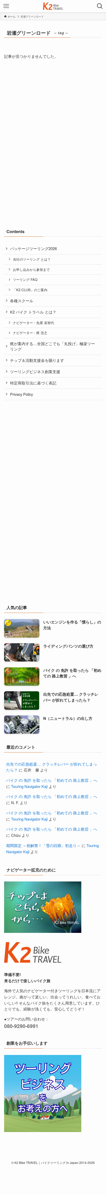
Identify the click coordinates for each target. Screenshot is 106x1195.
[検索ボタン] (100, 6)
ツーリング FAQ (25, 279)
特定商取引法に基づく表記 (33, 382)
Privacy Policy (21, 394)
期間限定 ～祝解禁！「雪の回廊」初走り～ (43, 845)
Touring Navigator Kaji (29, 786)
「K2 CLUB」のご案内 (30, 289)
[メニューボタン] (6, 6)
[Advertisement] (42, 107)
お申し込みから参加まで (31, 269)
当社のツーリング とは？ (32, 259)
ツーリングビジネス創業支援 (35, 371)
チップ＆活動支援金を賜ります (37, 360)
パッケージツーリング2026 (33, 248)
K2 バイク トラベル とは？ (33, 312)
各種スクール (21, 300)
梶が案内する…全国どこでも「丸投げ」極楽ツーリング (52, 346)
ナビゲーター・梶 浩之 (30, 332)
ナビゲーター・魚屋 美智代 (33, 322)
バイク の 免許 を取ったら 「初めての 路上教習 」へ (51, 780)
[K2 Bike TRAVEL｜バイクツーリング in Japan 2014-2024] (53, 6)
